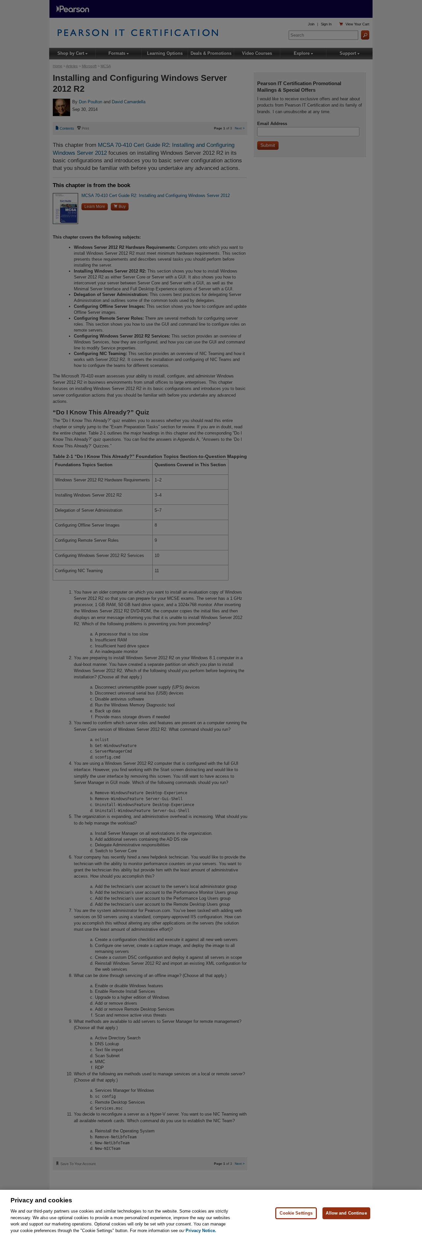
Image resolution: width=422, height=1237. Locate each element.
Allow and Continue (346, 1213)
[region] (211, 1213)
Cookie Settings (296, 1213)
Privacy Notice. (201, 1230)
